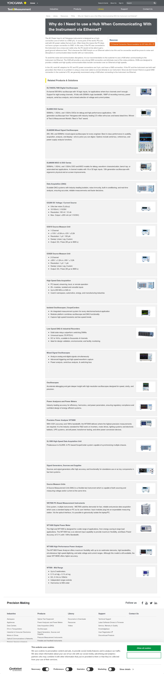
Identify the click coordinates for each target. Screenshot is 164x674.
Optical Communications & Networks (20, 638)
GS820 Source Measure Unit (58, 253)
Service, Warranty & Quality (108, 625)
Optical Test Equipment (45, 619)
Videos (70, 625)
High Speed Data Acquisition (59, 280)
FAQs (73, 16)
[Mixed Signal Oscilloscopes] (145, 357)
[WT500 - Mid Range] (145, 571)
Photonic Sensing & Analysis (17, 642)
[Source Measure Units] (145, 488)
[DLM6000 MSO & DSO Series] (146, 166)
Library (101, 9)
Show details (125, 669)
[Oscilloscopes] (145, 386)
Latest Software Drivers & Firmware (111, 622)
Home (48, 16)
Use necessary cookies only (144, 655)
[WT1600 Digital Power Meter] (146, 528)
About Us (113, 3)
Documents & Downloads (77, 619)
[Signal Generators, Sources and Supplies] (145, 469)
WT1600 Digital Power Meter (58, 525)
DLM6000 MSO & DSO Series (59, 162)
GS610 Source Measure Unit (58, 226)
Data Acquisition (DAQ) (56, 183)
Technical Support (104, 619)
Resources (64, 16)
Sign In (121, 3)
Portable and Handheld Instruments (49, 640)
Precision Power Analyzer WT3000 (61, 420)
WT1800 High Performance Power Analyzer (65, 546)
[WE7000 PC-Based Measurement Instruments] (146, 509)
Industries (54, 9)
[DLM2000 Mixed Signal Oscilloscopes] (145, 141)
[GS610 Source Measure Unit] (145, 231)
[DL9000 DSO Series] (146, 112)
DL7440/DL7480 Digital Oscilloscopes (62, 87)
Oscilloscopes (53, 382)
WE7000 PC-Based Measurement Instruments (66, 503)
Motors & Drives (12, 635)
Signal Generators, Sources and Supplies (64, 465)
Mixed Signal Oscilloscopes (58, 352)
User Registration (104, 632)
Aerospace (10, 619)
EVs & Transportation (14, 629)
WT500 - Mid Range (55, 567)
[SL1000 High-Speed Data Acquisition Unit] (145, 446)
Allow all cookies (144, 648)
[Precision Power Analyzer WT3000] (146, 423)
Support (124, 9)
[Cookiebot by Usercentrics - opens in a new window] (15, 669)
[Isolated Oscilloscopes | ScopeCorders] (145, 311)
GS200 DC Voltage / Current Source (61, 202)
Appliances (11, 622)
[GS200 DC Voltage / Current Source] (145, 207)
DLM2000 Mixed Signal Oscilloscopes (62, 130)
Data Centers (11, 625)
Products (77, 9)
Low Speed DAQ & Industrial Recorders (63, 328)
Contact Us (147, 9)
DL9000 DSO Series (55, 109)
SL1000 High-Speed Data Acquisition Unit (64, 441)
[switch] (69, 669)
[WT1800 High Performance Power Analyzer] (145, 550)
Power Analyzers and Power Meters (62, 401)
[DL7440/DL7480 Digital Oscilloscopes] (146, 91)
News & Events (103, 3)
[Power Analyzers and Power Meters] (145, 405)
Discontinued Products (106, 635)
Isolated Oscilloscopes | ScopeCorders (63, 307)
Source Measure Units (56, 484)
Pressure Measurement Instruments (49, 637)
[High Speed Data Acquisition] (145, 284)
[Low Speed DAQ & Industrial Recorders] (145, 332)
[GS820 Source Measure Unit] (145, 257)
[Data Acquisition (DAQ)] (145, 188)
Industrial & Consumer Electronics (19, 632)
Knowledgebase (103, 629)
